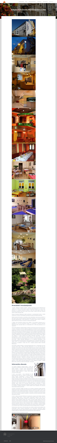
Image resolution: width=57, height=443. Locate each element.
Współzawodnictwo (32, 1)
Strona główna (21, 1)
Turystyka (51, 1)
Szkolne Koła (45, 1)
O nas (26, 1)
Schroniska (39, 1)
